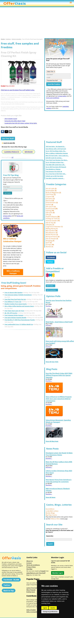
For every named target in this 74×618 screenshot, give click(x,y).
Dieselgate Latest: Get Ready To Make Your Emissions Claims (59, 454)
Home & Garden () (53, 221)
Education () (50, 199)
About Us (29, 561)
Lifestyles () (50, 225)
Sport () (49, 243)
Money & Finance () (52, 237)
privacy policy (7, 216)
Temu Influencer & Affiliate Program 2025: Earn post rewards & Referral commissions (59, 399)
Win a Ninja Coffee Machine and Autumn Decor (19, 306)
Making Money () (52, 229)
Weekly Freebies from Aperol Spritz (16, 304)
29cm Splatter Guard (11, 118)
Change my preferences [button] (50, 611)
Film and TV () (51, 207)
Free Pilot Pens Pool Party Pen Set (15, 299)
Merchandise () (51, 231)
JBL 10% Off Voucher (11, 313)
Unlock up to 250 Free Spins (54, 176)
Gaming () (50, 211)
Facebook (51, 257)
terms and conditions (52, 98)
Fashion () (49, 205)
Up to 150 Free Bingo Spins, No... (56, 151)
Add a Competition (32, 612)
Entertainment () (52, 203)
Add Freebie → (50, 286)
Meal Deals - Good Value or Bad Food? (59, 322)
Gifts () (48, 215)
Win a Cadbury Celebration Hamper (57, 153)
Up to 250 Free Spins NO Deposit (56, 167)
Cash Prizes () (51, 195)
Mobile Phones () (52, 235)
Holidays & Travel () (53, 219)
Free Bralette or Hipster (53, 169)
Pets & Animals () (52, 239)
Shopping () (50, 241)
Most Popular (31, 590)
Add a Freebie (31, 610)
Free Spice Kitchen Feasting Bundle (15, 317)
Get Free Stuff (8, 138)
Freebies (8, 39)
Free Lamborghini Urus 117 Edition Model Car (19, 324)
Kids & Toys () (51, 223)
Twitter (50, 262)
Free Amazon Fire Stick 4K (54, 171)
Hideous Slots (55, 519)
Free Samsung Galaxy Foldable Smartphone (18, 295)
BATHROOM (29, 152)
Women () (49, 247)
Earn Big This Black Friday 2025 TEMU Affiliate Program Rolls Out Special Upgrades (59, 375)
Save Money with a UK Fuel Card (56, 149)
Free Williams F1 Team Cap (13, 301)
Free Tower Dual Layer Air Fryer (14, 311)
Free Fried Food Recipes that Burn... (57, 160)
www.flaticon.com (32, 573)
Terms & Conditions (33, 565)
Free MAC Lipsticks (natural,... (55, 178)
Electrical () (50, 201)
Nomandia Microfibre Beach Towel (15, 121)
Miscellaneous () (51, 233)
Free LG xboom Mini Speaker (13, 292)
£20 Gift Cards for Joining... (54, 158)
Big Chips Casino (51, 515)
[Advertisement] (37, 22)
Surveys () (50, 245)
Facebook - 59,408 (11, 579)
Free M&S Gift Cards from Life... (55, 165)
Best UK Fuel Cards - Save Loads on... (57, 155)
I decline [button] (52, 608)
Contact (29, 563)
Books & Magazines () (53, 193)
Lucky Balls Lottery (52, 511)
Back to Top (9, 590)
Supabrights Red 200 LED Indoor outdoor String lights (21, 123)
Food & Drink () (52, 209)
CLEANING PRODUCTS (11, 152)
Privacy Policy (31, 567)
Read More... (49, 381)
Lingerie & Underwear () (54, 227)
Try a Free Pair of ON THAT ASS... (56, 174)
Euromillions (50, 509)
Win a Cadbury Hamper (13, 272)
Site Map (29, 569)
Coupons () (50, 197)
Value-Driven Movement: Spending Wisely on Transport (58, 421)
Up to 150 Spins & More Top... (55, 162)
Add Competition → (52, 290)
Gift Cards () (50, 213)
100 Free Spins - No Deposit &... (55, 146)
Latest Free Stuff (32, 588)
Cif (12, 157)
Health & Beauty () (53, 217)
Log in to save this (9, 143)
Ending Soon (30, 592)
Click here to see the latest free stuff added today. (18, 90)
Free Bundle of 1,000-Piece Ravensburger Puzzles (20, 320)
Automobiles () (51, 191)
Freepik (42, 571)
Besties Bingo (50, 513)
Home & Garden (16, 39)
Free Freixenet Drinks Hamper (14, 315)
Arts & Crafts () (51, 189)
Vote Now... (48, 306)
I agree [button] (45, 608)
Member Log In (57, 573)
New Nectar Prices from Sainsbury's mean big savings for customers (58, 481)
